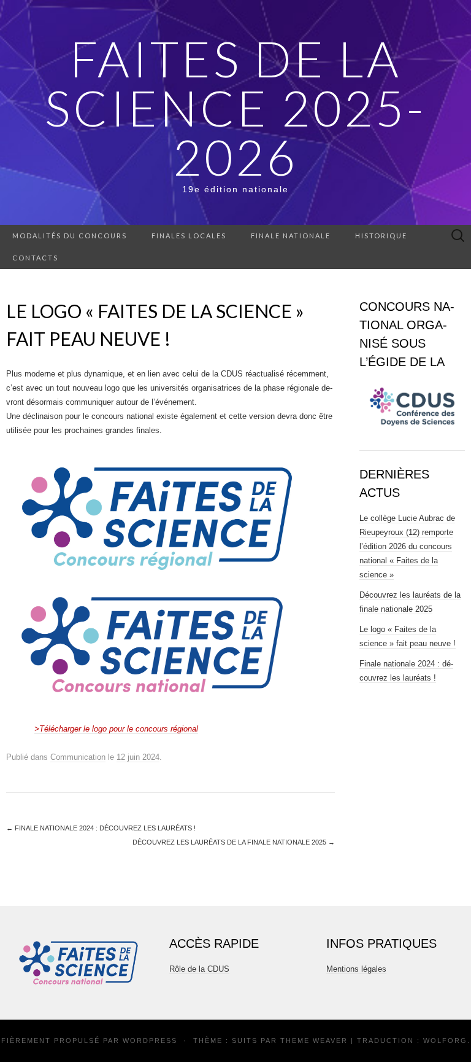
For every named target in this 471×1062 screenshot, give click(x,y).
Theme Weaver (314, 1040)
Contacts (35, 258)
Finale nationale (291, 236)
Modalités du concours (69, 236)
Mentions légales (356, 969)
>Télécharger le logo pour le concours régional (116, 728)
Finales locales (188, 236)
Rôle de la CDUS (199, 969)
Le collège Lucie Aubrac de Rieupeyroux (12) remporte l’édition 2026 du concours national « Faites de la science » (407, 546)
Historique (381, 236)
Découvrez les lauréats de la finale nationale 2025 (233, 842)
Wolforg (445, 1040)
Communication (77, 757)
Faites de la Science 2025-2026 (235, 107)
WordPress (150, 1040)
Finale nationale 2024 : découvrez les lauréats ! (101, 828)
